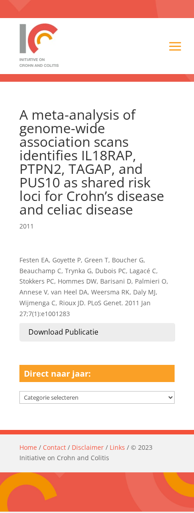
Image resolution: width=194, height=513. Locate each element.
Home (28, 447)
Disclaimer (88, 447)
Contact (54, 447)
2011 (26, 226)
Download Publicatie (63, 332)
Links (117, 447)
